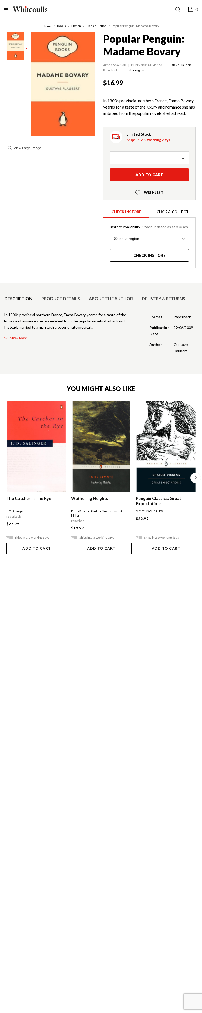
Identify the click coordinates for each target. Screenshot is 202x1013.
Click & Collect (172, 211)
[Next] (195, 478)
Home (47, 26)
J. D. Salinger (15, 511)
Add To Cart (36, 548)
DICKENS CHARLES (149, 511)
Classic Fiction (96, 26)
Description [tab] (18, 298)
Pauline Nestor (101, 511)
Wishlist (149, 192)
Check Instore (126, 211)
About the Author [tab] (111, 298)
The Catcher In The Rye (28, 498)
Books (61, 26)
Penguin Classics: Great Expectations (158, 501)
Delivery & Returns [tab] (163, 298)
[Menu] (8, 9)
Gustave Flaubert (179, 65)
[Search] (179, 9)
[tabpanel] (101, 334)
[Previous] (6, 478)
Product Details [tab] (60, 298)
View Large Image (27, 148)
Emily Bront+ (80, 511)
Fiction (76, 26)
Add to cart (149, 174)
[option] (18, 298)
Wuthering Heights (89, 498)
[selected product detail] (6, 287)
